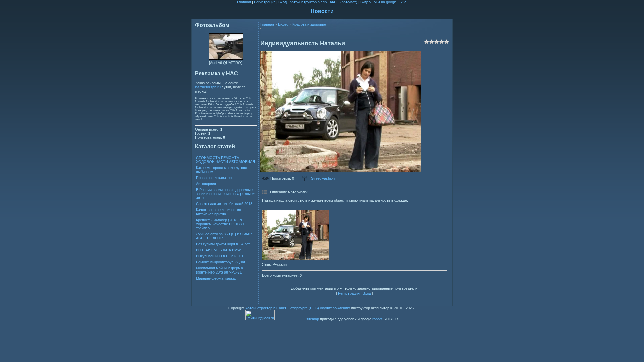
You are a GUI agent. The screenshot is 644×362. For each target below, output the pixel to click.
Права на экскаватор (214, 178)
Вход (282, 2)
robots (377, 319)
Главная (244, 2)
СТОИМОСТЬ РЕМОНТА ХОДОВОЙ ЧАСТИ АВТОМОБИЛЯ (225, 160)
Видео (365, 2)
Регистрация (264, 2)
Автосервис (206, 184)
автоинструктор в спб (308, 2)
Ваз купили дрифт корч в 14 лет (223, 244)
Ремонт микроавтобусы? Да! (220, 262)
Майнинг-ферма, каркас (216, 278)
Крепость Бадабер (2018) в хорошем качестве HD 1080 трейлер (220, 224)
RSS (403, 2)
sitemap (312, 319)
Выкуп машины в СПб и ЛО (219, 256)
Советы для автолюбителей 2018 (224, 204)
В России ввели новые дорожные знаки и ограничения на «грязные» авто (225, 194)
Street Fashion (323, 178)
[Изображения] (295, 235)
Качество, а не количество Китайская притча (218, 212)
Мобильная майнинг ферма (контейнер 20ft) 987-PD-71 (219, 270)
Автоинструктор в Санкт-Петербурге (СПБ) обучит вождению (297, 308)
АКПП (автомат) (343, 2)
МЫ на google (385, 2)
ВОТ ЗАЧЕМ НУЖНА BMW (218, 250)
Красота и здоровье (309, 24)
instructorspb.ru (208, 87)
